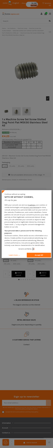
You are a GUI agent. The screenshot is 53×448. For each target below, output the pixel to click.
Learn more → (14, 255)
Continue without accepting (14, 194)
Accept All (39, 255)
